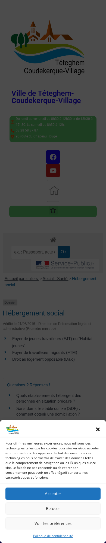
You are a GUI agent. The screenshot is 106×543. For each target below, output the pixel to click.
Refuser (53, 508)
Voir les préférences (53, 523)
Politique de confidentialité (53, 536)
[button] (98, 429)
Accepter (53, 493)
